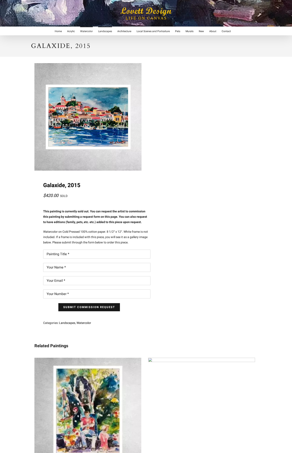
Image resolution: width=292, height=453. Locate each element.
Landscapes (67, 323)
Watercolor (84, 323)
